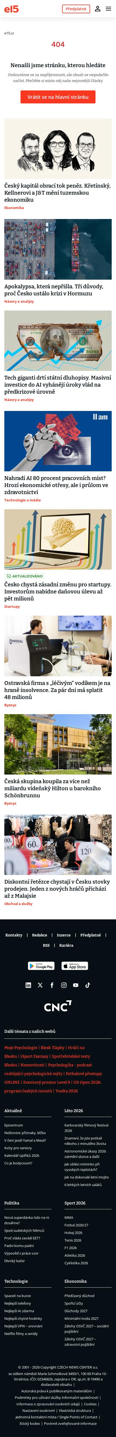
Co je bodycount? (18, 1163)
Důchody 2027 (75, 1310)
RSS (46, 945)
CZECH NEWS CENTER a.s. (77, 1367)
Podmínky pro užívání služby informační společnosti (56, 1397)
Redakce (39, 935)
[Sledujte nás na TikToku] (87, 985)
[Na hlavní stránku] (11, 8)
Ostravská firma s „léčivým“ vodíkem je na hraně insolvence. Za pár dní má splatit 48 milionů (57, 690)
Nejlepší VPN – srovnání (23, 1326)
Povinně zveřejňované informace (70, 1423)
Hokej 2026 (73, 1232)
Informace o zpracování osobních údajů (48, 1404)
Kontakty (13, 935)
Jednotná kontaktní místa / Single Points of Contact (56, 1417)
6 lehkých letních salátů (83, 1184)
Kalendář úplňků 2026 (21, 1155)
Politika (11, 1203)
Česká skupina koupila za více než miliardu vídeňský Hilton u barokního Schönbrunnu (52, 788)
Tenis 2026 (72, 1240)
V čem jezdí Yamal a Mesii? (25, 1140)
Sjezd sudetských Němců (24, 1230)
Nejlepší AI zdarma (19, 1310)
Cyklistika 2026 (76, 1262)
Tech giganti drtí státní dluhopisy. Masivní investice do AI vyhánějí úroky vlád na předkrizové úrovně (57, 384)
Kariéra (66, 945)
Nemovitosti (33, 1065)
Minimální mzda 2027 (81, 1318)
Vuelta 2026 (67, 1091)
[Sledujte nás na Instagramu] (64, 985)
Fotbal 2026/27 (76, 1225)
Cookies (90, 1404)
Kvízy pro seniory (18, 1147)
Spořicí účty (73, 1303)
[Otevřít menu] (108, 8)
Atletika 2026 (74, 1255)
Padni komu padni (19, 1245)
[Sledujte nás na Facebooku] (52, 985)
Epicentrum (13, 1125)
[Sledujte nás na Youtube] (75, 985)
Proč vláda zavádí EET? (22, 1238)
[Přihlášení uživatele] (97, 8)
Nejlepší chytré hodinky (23, 1318)
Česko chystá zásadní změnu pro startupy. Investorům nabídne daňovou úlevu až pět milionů (57, 591)
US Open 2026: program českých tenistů (52, 1086)
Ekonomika (75, 1281)
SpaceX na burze (17, 1295)
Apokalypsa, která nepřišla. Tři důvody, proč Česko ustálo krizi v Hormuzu (53, 290)
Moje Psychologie (20, 1047)
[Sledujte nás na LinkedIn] (28, 985)
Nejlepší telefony (17, 1303)
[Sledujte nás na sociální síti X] (40, 985)
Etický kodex (30, 1423)
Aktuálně (13, 1110)
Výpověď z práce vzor (21, 1253)
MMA (68, 1217)
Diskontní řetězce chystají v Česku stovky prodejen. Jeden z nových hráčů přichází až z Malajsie (57, 888)
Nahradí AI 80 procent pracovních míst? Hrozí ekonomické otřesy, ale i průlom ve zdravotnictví (56, 485)
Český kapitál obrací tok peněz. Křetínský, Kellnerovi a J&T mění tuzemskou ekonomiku (57, 192)
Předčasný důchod (79, 1295)
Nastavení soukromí (38, 1410)
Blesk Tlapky (52, 1047)
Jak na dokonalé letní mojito (86, 1177)
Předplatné (90, 935)
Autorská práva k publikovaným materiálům (56, 1391)
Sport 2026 (75, 1203)
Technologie (16, 1281)
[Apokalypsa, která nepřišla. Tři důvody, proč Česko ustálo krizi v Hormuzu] (58, 249)
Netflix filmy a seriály (21, 1333)
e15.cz (9, 33)
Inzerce (64, 935)
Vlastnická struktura (75, 1410)
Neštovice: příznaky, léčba (25, 1132)
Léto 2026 (73, 1110)
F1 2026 (70, 1247)
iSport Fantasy (34, 1056)
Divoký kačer (14, 1260)
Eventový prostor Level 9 (46, 1082)
